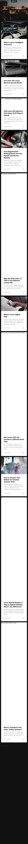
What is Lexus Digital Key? (12, 316)
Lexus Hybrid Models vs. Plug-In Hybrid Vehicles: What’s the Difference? (13, 605)
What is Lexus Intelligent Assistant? (13, 43)
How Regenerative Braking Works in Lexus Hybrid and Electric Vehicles (13, 155)
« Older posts (4, 745)
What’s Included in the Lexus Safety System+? (13, 728)
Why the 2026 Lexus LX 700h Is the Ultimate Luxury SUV (13, 281)
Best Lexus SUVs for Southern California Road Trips (14, 439)
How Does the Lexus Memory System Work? (13, 82)
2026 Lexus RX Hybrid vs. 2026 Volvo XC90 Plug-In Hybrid (13, 113)
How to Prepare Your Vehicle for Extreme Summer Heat (12, 480)
